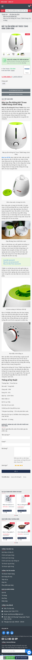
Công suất (5, 81)
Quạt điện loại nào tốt (9, 260)
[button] (3, 504)
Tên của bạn (5, 435)
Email (3, 441)
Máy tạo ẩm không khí (9, 16)
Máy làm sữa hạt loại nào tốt (11, 262)
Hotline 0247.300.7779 (17, 90)
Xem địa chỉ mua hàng (17, 94)
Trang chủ (5, 14)
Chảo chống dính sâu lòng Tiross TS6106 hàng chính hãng (24, 532)
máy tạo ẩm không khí (16, 477)
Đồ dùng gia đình (14, 14)
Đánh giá (4, 465)
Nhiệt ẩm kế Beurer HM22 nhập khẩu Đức (9, 504)
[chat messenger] (29, 652)
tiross (24, 477)
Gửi (15, 471)
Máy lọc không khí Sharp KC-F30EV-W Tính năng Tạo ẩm (24, 504)
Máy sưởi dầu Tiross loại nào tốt (12, 264)
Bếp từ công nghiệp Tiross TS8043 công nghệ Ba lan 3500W (9, 532)
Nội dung (4, 448)
